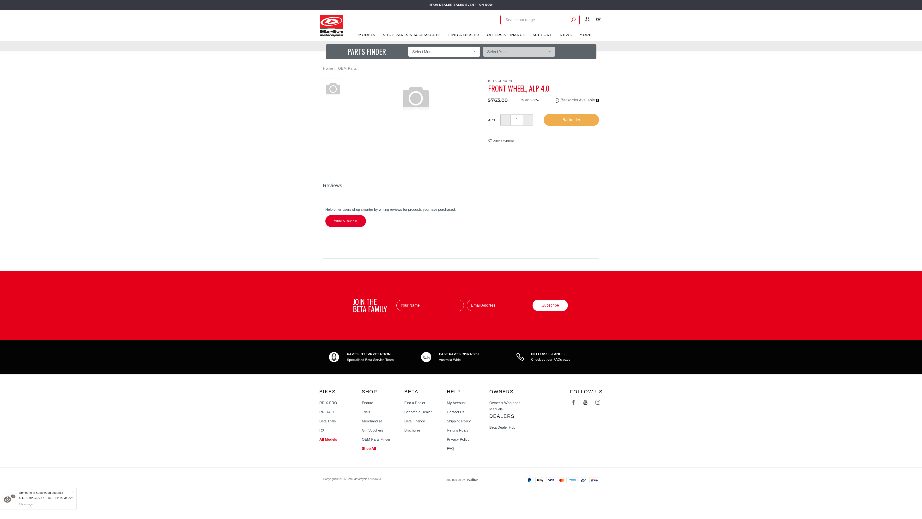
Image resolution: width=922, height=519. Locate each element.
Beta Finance (414, 421)
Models (366, 35)
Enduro (367, 403)
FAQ (450, 448)
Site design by (455, 480)
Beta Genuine (500, 81)
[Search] (573, 20)
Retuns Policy (458, 430)
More (585, 35)
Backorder (571, 120)
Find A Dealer (463, 35)
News (566, 35)
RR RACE (327, 412)
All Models (328, 439)
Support (542, 35)
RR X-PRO (328, 403)
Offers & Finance (506, 35)
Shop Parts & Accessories (412, 35)
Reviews (332, 185)
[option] (416, 98)
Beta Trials (327, 421)
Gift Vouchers (372, 430)
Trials (366, 412)
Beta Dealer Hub (502, 427)
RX (321, 430)
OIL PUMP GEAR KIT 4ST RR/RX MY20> (46, 498)
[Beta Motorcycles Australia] (331, 25)
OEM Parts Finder (376, 439)
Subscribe (550, 305)
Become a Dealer (418, 412)
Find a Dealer (414, 403)
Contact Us (456, 412)
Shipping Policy (459, 421)
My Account (456, 403)
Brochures (412, 430)
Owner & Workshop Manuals (504, 406)
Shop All (369, 448)
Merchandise (372, 421)
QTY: (491, 119)
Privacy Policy (458, 439)
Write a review (345, 221)
